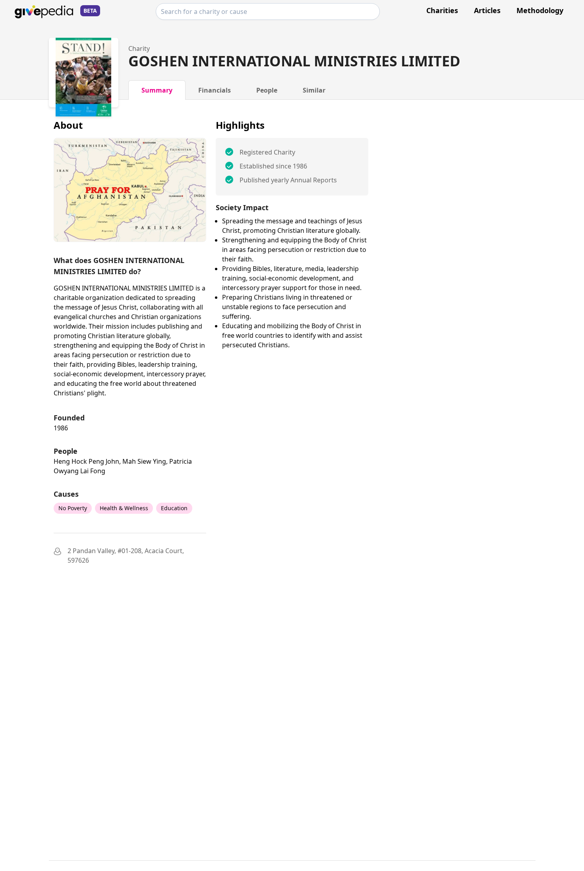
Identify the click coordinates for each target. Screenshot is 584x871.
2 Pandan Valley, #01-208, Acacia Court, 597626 (126, 555)
